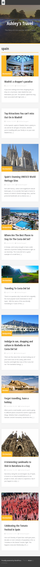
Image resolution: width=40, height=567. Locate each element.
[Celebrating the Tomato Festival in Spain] (20, 506)
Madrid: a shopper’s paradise (18, 81)
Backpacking (6, 227)
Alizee (30, 560)
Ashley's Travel (20, 23)
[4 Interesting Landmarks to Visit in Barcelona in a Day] (20, 443)
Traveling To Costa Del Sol (17, 288)
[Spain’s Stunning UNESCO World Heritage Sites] (20, 157)
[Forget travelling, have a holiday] (20, 384)
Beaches (5, 390)
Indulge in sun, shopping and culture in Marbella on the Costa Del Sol (18, 345)
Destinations (6, 73)
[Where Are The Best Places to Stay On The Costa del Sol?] (20, 218)
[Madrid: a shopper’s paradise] (20, 65)
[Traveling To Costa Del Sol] (20, 274)
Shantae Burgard (21, 86)
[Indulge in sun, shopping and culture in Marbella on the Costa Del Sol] (20, 325)
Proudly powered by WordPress (11, 560)
